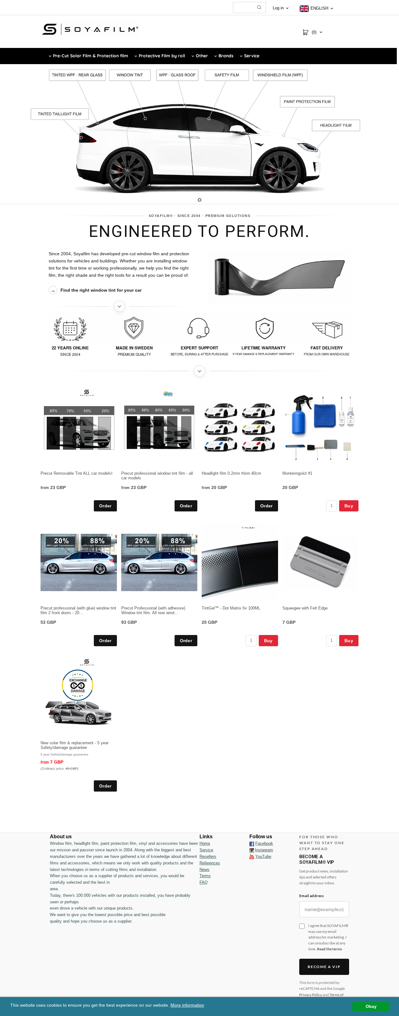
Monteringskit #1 (297, 473)
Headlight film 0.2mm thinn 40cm (231, 473)
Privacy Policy (310, 994)
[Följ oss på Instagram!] (251, 850)
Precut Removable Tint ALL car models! (77, 473)
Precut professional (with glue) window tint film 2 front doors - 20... (78, 610)
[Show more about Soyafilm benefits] (200, 371)
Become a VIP (324, 966)
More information (187, 1005)
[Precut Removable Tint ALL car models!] (87, 392)
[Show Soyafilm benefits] (200, 337)
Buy (348, 505)
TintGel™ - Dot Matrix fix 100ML (231, 608)
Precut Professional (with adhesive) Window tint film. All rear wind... (153, 610)
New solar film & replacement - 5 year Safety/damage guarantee (74, 745)
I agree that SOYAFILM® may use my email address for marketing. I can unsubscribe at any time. (328, 937)
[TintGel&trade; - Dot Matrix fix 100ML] (248, 527)
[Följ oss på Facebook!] (251, 843)
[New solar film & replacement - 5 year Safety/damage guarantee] (87, 662)
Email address (311, 895)
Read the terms (329, 949)
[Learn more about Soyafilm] (120, 306)
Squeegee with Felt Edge (305, 608)
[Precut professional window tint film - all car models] (168, 393)
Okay (371, 1006)
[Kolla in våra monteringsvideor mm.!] (251, 856)
